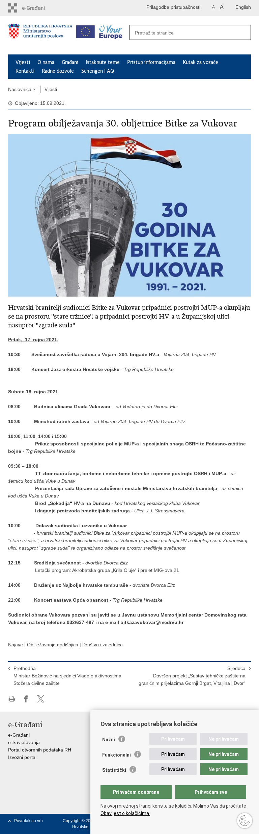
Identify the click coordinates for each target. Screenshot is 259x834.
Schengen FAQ (97, 71)
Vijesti (23, 62)
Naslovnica (19, 89)
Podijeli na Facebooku (26, 698)
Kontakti (25, 71)
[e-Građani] (37, 8)
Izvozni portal (22, 757)
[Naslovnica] (40, 35)
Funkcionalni (116, 755)
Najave (15, 644)
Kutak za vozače (200, 62)
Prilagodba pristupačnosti (173, 7)
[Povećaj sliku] (129, 215)
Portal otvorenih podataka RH (39, 749)
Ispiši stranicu (11, 698)
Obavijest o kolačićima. (125, 813)
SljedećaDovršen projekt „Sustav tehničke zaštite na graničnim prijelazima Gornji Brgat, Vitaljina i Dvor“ (192, 676)
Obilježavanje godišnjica (52, 644)
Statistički (114, 770)
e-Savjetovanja (24, 742)
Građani (70, 62)
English (243, 7)
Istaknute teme (103, 62)
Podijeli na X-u (40, 698)
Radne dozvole (58, 71)
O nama (45, 62)
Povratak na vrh (28, 820)
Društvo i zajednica (102, 644)
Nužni (108, 739)
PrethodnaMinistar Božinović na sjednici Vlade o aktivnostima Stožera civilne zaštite (67, 676)
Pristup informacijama (151, 62)
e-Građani (19, 735)
